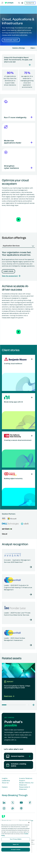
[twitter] (13, 802)
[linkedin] (4, 802)
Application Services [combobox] (11, 246)
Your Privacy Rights (15, 839)
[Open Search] (19, 3)
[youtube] (21, 802)
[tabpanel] (18, 264)
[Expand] (31, 117)
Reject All (15, 844)
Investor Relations (25, 778)
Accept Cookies (15, 849)
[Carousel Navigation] (31, 705)
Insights (4, 778)
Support (22, 780)
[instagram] (4, 808)
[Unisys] (3, 816)
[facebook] (30, 802)
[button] (18, 219)
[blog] (13, 808)
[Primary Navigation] (2, 3)
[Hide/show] (32, 359)
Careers (4, 787)
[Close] (29, 823)
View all (4, 534)
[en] (22, 3)
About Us (5, 783)
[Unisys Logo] (9, 3)
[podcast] (21, 808)
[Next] (35, 48)
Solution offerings (18, 48)
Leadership (6, 780)
